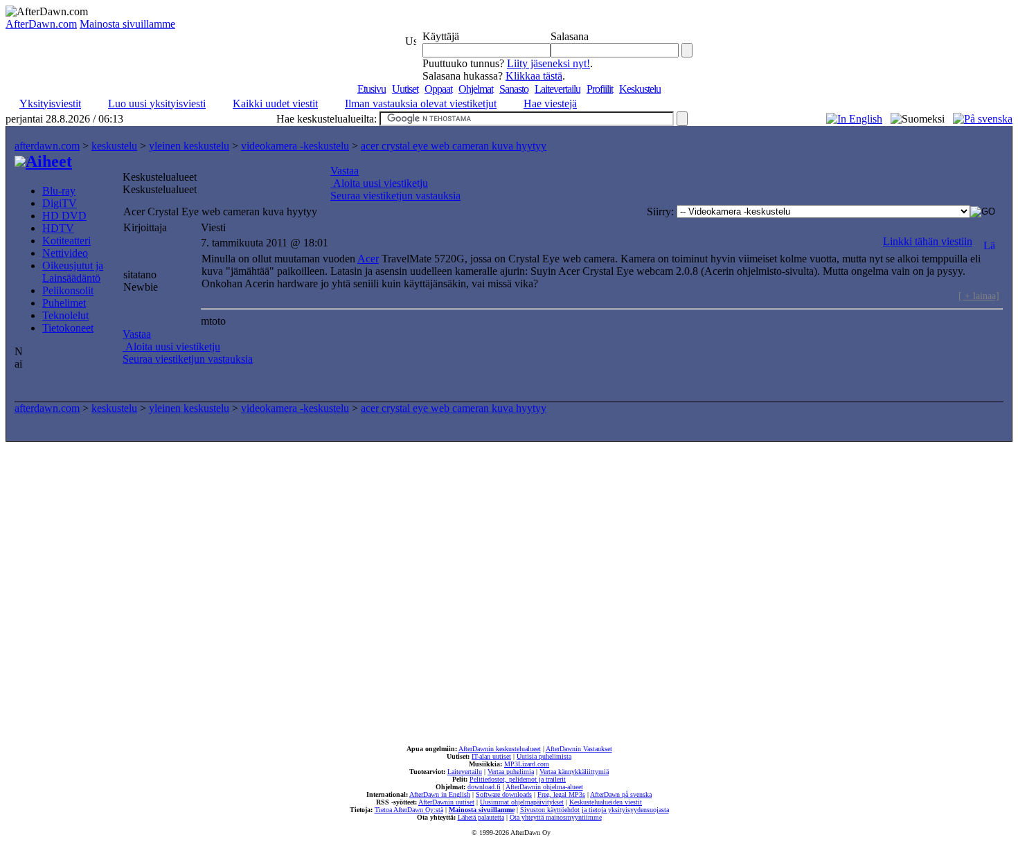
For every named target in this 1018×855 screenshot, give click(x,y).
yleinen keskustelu (189, 146)
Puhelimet (64, 303)
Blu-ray (58, 191)
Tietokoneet (67, 328)
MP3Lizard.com (526, 764)
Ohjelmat (475, 89)
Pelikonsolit (67, 290)
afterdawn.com (47, 146)
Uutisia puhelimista (544, 756)
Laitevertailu (557, 89)
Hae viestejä (550, 103)
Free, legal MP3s (561, 794)
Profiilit (600, 89)
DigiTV (59, 203)
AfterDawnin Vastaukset (579, 749)
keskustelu (114, 146)
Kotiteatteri (66, 240)
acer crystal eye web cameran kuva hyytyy (453, 146)
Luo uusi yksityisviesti (157, 103)
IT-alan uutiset (491, 756)
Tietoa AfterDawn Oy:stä (409, 809)
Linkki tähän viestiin (927, 241)
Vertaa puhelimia (511, 771)
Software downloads (504, 794)
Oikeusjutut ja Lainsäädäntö (72, 272)
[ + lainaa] (978, 295)
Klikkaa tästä (534, 76)
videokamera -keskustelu (295, 146)
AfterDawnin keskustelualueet (499, 749)
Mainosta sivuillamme (127, 24)
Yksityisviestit (50, 103)
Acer (368, 258)
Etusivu (371, 89)
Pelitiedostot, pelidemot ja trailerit (518, 779)
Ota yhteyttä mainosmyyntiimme (556, 817)
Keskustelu (640, 89)
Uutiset (405, 89)
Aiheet (49, 161)
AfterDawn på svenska (621, 794)
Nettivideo (65, 253)
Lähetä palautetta (481, 817)
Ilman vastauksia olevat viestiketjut (421, 103)
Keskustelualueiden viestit (605, 802)
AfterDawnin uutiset (446, 802)
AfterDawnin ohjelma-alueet (544, 787)
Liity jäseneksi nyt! (548, 63)
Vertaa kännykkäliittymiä (574, 771)
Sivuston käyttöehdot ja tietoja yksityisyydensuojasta (594, 809)
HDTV (58, 228)
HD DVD (64, 216)
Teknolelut (65, 315)
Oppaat (438, 89)
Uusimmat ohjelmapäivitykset (522, 802)
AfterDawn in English (439, 794)
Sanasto (513, 89)
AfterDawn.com (41, 24)
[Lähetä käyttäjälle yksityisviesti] (988, 241)
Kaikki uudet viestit (275, 103)
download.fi (484, 787)
